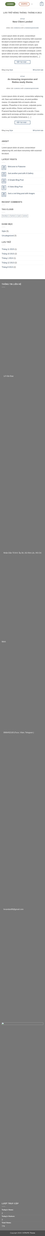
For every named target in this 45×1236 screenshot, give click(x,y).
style (19, 216)
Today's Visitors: (8, 1216)
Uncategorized (8, 236)
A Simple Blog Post (16, 180)
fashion (12, 216)
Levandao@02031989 (31, 28)
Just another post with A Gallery (20, 173)
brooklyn (5, 216)
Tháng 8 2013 (7, 267)
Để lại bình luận (38, 70)
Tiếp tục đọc (22, 62)
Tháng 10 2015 (8, 254)
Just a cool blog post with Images (21, 193)
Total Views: (7, 1223)
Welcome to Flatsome (17, 167)
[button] (3, 4)
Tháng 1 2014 (7, 258)
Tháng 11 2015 (8, 249)
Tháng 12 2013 (8, 263)
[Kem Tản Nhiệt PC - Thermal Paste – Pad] (32, 4)
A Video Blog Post (15, 187)
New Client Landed (23, 21)
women (25, 216)
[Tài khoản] (35, 4)
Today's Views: (8, 1210)
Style (22, 19)
